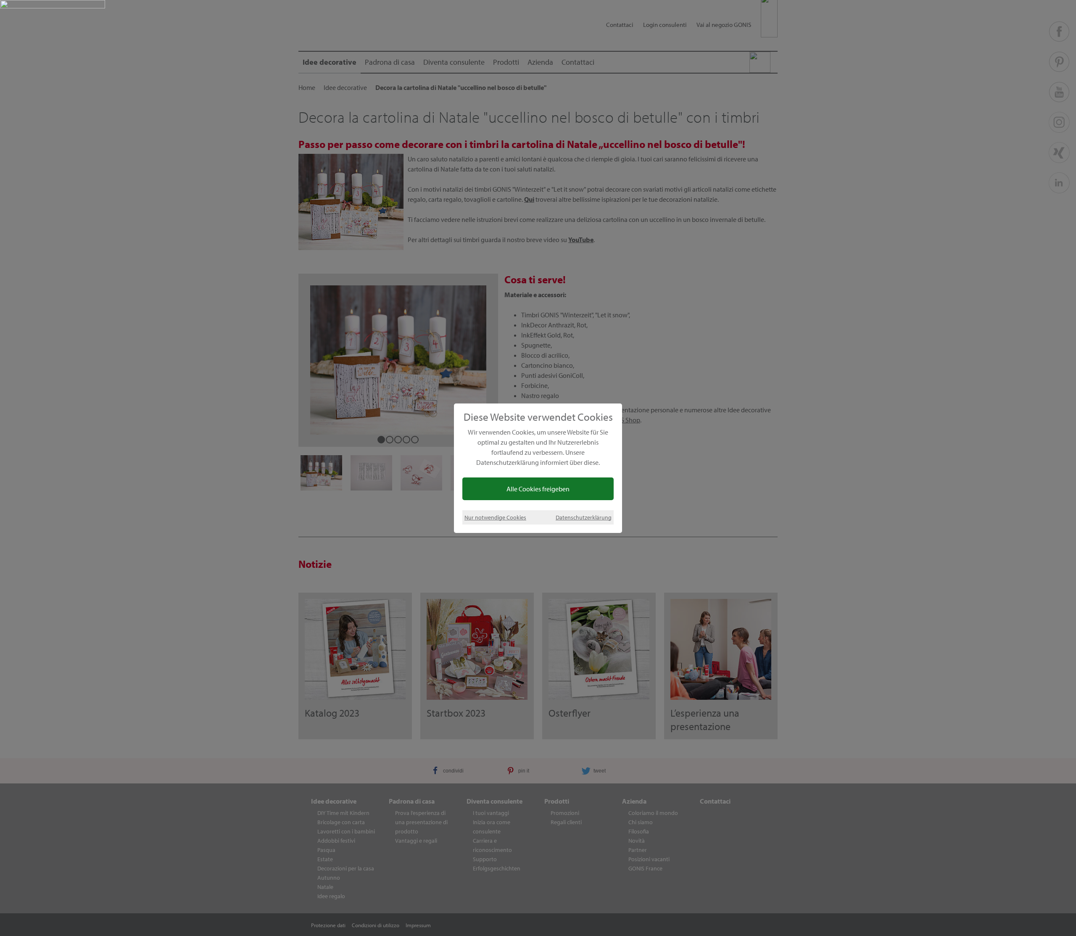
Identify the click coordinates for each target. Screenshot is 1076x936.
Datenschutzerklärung (584, 517)
